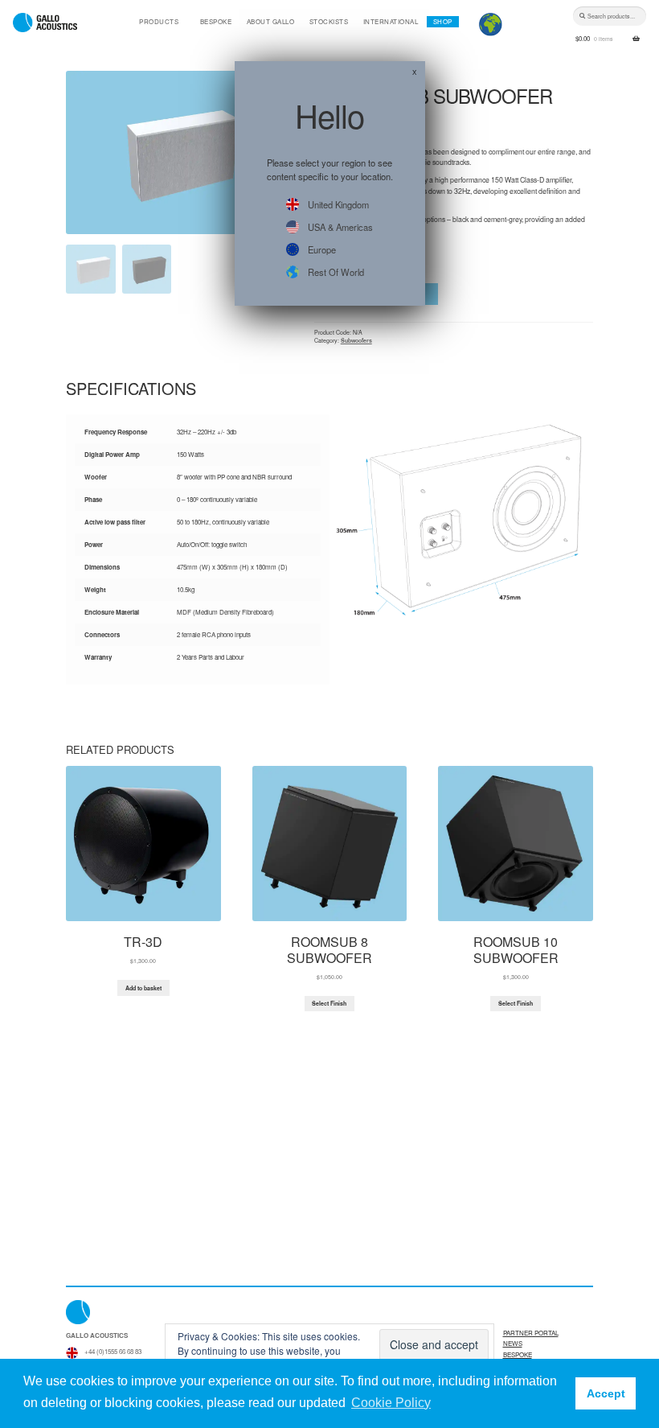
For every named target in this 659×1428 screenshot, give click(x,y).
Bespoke (216, 21)
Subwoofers (356, 340)
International (391, 21)
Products (158, 21)
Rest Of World (336, 271)
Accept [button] (606, 1393)
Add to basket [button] (143, 988)
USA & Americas (340, 226)
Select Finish (329, 1003)
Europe (322, 249)
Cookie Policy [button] (391, 1402)
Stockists (329, 21)
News (512, 1343)
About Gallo (271, 21)
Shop (442, 21)
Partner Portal (531, 1332)
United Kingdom (338, 204)
